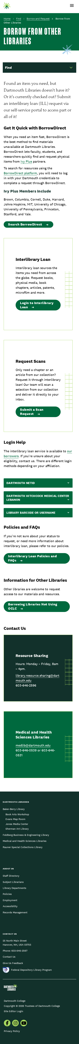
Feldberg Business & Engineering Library (26, 835)
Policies (7, 894)
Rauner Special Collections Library (22, 847)
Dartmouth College (14, 1000)
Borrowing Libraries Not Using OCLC (32, 606)
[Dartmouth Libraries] (6, 4)
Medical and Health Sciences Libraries (24, 841)
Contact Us (9, 956)
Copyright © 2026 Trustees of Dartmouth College (32, 1006)
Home (7, 18)
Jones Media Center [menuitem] (17, 824)
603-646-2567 (19, 950)
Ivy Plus (26, 161)
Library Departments (14, 888)
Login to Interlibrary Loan (37, 305)
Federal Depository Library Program (31, 969)
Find (18, 18)
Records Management (15, 912)
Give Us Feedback (13, 963)
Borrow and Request (38, 18)
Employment (10, 900)
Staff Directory (11, 875)
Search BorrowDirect (25, 224)
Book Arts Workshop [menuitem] (17, 814)
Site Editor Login (13, 1011)
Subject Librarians (13, 882)
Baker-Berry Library (14, 809)
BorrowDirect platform (20, 173)
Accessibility (10, 906)
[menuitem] (7, 1023)
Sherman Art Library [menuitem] (17, 828)
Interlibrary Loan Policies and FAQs (32, 558)
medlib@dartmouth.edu (33, 745)
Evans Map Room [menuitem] (15, 819)
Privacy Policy (12, 1031)
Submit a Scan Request (32, 411)
